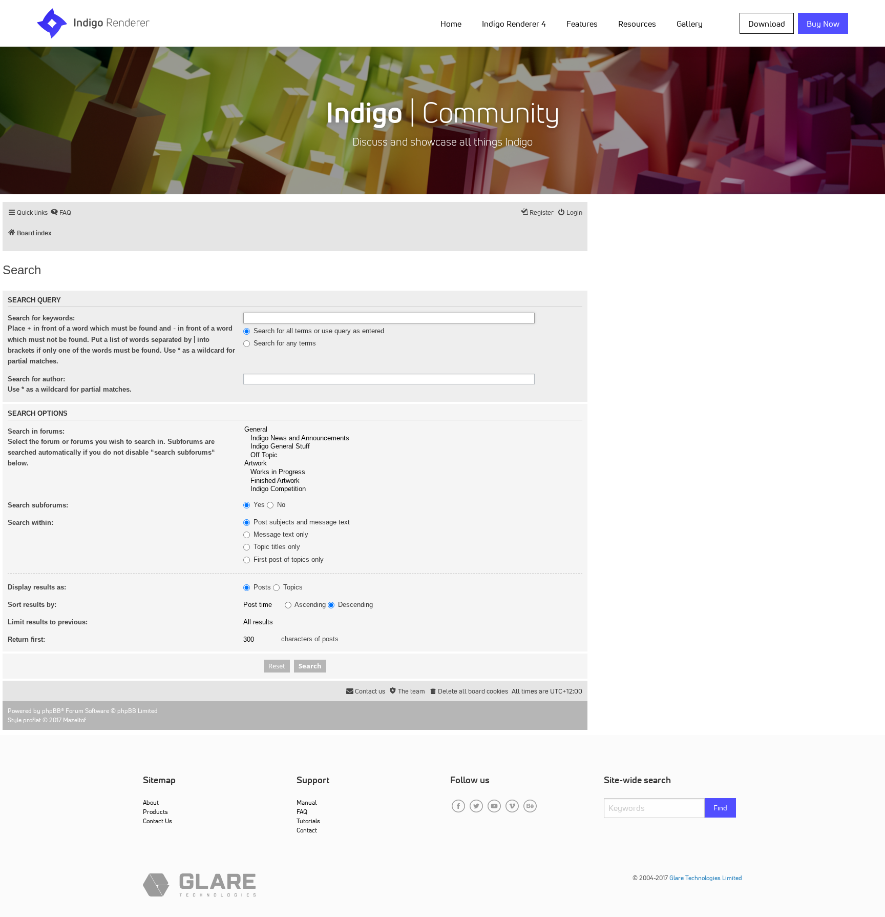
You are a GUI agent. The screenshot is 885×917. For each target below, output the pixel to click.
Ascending (309, 604)
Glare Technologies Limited (705, 877)
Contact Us (157, 821)
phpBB (51, 710)
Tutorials (308, 821)
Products (155, 811)
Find (720, 807)
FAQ (302, 811)
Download (766, 23)
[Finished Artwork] (412, 481)
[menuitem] (453, 23)
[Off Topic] (412, 455)
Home (450, 23)
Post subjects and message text (300, 522)
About (151, 802)
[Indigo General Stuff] (412, 446)
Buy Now (823, 23)
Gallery (690, 23)
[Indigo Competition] (412, 489)
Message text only (279, 534)
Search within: (30, 522)
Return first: (26, 639)
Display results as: (37, 587)
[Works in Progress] (412, 472)
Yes (258, 504)
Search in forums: (36, 431)
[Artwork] (412, 463)
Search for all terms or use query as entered (317, 331)
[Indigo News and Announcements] (412, 438)
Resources (637, 23)
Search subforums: (38, 505)
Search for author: (36, 379)
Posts (261, 587)
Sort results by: (32, 604)
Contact (307, 830)
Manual (307, 802)
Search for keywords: (41, 318)
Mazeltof (74, 720)
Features (582, 23)
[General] (412, 429)
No (280, 504)
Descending (354, 604)
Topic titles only (275, 547)
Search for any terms (283, 343)
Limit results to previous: (48, 622)
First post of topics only (287, 559)
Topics (292, 587)
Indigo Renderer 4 (514, 23)
